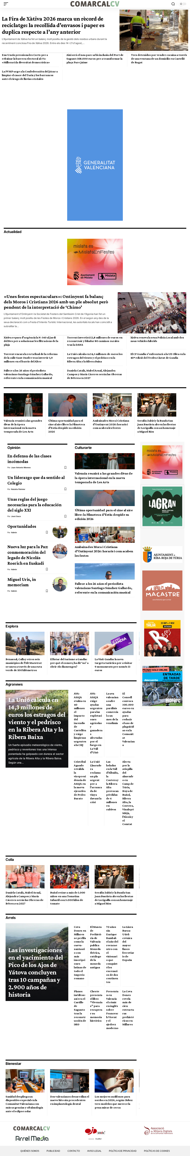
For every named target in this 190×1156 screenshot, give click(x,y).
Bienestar (13, 1064)
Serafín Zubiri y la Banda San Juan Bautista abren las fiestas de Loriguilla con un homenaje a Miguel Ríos (156, 426)
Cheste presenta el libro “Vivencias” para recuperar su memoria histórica (96, 1006)
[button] (7, 3)
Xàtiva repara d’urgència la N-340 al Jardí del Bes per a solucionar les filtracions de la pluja (31, 341)
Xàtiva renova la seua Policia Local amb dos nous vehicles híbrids (157, 339)
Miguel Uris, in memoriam (21, 582)
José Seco (16, 516)
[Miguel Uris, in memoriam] (60, 584)
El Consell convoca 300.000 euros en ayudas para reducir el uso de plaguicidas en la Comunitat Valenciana (128, 719)
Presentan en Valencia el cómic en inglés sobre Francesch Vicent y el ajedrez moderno (112, 1010)
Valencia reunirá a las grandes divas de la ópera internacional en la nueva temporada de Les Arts (23, 426)
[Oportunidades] (60, 531)
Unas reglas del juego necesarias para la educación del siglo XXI (34, 505)
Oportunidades (21, 526)
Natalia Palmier (18, 489)
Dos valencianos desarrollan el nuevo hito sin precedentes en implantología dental (69, 1100)
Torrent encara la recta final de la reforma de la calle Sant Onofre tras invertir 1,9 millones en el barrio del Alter (31, 357)
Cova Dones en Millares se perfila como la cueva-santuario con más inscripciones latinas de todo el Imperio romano (80, 952)
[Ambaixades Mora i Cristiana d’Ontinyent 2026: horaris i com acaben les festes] (112, 405)
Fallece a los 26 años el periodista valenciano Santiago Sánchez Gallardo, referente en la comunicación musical (28, 374)
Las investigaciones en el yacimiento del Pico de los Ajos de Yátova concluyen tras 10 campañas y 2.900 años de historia (35, 972)
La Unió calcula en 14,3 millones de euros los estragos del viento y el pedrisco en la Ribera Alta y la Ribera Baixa (94, 357)
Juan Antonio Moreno (21, 467)
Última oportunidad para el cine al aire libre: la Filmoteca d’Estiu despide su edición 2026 (66, 426)
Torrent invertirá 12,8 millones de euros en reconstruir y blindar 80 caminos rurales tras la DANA (94, 341)
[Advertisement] (69, 90)
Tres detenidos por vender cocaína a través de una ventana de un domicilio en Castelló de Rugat (159, 58)
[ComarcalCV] (95, 4)
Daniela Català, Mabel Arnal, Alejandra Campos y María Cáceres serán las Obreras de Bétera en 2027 (94, 374)
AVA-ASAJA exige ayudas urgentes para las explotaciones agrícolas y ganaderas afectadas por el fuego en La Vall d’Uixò (96, 723)
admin (14, 532)
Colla (10, 859)
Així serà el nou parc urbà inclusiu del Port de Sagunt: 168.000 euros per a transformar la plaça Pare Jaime (94, 58)
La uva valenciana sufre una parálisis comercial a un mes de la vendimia (112, 708)
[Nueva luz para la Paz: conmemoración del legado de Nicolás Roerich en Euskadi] (60, 551)
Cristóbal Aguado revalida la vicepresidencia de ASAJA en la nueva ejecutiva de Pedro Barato (80, 780)
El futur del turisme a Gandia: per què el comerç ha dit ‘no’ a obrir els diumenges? (69, 663)
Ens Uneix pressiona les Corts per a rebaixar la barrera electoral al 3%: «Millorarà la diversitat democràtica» (26, 58)
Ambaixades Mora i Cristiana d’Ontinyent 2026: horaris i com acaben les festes (111, 424)
